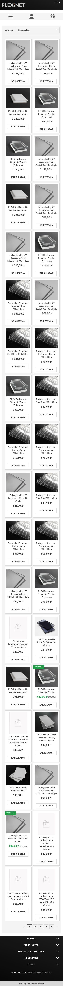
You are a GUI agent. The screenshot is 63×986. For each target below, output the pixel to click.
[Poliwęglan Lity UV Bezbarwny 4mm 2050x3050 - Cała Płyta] (46, 290)
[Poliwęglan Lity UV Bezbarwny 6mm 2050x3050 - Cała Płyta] (46, 194)
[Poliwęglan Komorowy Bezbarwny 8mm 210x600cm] (46, 434)
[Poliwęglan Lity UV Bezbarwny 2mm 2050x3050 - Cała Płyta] (46, 775)
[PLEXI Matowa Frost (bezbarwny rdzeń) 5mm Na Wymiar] (46, 722)
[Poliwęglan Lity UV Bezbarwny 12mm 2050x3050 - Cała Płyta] (18, 50)
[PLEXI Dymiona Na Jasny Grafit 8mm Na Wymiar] (46, 627)
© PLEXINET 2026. (19, 973)
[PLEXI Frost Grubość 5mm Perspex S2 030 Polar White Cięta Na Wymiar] (18, 723)
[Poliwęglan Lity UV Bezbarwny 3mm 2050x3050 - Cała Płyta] (18, 578)
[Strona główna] (13, 5)
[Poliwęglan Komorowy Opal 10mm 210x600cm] (18, 338)
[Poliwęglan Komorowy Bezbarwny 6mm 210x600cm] (46, 531)
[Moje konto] (31, 16)
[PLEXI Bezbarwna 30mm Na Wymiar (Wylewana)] (46, 98)
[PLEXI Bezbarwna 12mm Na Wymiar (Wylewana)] (46, 579)
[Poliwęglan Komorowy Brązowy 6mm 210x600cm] (18, 531)
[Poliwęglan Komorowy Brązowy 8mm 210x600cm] (18, 434)
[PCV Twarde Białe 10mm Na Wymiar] (18, 775)
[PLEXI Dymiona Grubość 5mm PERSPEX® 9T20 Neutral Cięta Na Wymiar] (46, 824)
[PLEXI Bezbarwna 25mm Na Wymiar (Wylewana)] (18, 146)
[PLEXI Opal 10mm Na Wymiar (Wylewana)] (18, 677)
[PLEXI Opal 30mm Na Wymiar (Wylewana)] (18, 98)
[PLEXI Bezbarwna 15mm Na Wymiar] (46, 677)
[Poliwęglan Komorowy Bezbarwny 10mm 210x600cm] (46, 338)
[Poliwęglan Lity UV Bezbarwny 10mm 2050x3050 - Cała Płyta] (46, 50)
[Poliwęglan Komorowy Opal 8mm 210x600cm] (46, 386)
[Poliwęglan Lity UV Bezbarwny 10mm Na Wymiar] (18, 823)
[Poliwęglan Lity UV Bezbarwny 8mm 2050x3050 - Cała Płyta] (46, 146)
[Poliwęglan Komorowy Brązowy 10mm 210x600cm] (18, 290)
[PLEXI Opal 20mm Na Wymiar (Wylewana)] (18, 194)
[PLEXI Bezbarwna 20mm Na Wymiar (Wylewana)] (46, 242)
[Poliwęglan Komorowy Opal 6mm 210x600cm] (46, 483)
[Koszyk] (52, 16)
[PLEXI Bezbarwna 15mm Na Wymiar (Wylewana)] (18, 386)
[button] (10, 16)
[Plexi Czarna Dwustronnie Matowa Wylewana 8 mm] (18, 628)
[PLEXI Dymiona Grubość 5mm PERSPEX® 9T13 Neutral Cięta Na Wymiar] (46, 880)
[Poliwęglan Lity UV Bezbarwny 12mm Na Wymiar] (18, 483)
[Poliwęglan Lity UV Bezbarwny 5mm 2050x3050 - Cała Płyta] (18, 242)
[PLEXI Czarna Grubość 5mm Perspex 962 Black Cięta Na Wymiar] (18, 880)
